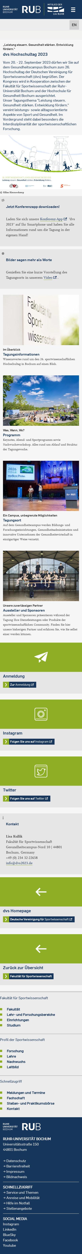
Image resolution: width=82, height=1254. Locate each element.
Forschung (15, 1051)
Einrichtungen (18, 1020)
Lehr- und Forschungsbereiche (31, 1014)
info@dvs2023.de (19, 863)
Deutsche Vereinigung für (41, 902)
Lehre (11, 1056)
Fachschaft (16, 1098)
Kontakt (13, 1108)
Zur (41, 668)
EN (74, 25)
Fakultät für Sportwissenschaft (41, 959)
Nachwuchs (16, 1061)
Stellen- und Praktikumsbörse (30, 1103)
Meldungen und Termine (26, 1092)
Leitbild (13, 1067)
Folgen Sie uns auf (41, 725)
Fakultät (13, 1009)
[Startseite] (22, 9)
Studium (13, 1025)
